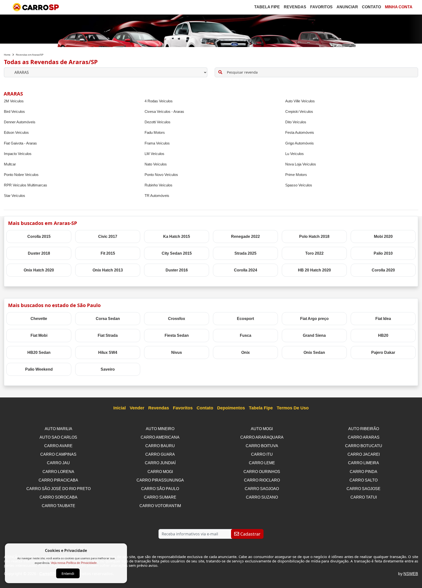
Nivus (176, 352)
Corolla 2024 (245, 270)
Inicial (119, 407)
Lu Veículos (294, 154)
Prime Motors (296, 175)
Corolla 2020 (383, 270)
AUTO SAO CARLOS (58, 437)
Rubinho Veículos (158, 185)
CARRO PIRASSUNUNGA (160, 480)
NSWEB (410, 574)
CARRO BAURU (160, 446)
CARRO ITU (262, 454)
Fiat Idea (383, 319)
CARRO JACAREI (364, 454)
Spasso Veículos (298, 185)
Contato (371, 7)
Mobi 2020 (383, 236)
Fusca (245, 335)
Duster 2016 (177, 270)
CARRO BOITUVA (262, 446)
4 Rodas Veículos (159, 101)
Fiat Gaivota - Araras (20, 143)
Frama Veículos (157, 143)
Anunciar (347, 7)
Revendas (295, 7)
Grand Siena (314, 335)
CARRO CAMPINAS (58, 454)
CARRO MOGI (160, 472)
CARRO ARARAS (364, 437)
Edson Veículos (16, 132)
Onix (245, 352)
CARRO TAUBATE (58, 506)
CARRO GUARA (160, 454)
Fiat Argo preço (314, 319)
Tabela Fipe (267, 7)
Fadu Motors (155, 132)
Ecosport (245, 319)
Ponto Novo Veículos (161, 175)
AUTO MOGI (262, 429)
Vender (137, 407)
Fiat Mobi (39, 335)
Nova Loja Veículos (300, 164)
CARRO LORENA (58, 472)
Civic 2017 (107, 236)
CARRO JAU (58, 463)
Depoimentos (231, 407)
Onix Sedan (314, 352)
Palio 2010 (383, 253)
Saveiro (108, 369)
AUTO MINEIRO (160, 429)
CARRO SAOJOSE (363, 489)
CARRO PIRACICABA (58, 480)
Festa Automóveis (299, 132)
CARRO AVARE (58, 446)
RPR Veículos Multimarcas (25, 185)
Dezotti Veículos (157, 122)
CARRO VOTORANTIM (160, 506)
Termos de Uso (293, 407)
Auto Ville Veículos (300, 101)
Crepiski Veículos (299, 111)
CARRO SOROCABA (58, 497)
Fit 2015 (108, 253)
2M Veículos (14, 101)
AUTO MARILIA (58, 429)
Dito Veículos (295, 122)
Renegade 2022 (245, 236)
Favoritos (321, 7)
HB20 (383, 335)
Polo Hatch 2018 (314, 236)
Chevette (39, 319)
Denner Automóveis (19, 122)
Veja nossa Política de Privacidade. (74, 563)
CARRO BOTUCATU (363, 446)
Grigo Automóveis (299, 143)
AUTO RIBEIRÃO (363, 429)
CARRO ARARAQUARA (262, 437)
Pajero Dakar (383, 352)
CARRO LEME (262, 463)
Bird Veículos (14, 111)
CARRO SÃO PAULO (160, 489)
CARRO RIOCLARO (262, 480)
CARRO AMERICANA (160, 437)
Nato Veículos (156, 164)
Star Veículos (14, 195)
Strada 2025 (245, 253)
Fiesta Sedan (177, 335)
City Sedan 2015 (177, 253)
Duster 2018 (39, 253)
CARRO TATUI (363, 497)
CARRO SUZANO (262, 497)
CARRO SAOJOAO (262, 489)
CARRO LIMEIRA (363, 463)
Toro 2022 (314, 253)
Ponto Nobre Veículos (21, 175)
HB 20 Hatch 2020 (314, 270)
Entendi (68, 573)
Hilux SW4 (107, 352)
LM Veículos (154, 154)
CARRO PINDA (363, 472)
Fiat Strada (108, 335)
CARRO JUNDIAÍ (160, 463)
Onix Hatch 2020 (39, 270)
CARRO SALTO (363, 480)
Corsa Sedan (108, 319)
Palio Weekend (39, 369)
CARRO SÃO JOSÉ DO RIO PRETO (58, 489)
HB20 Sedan (39, 352)
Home (7, 54)
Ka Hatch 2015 (176, 236)
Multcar (10, 164)
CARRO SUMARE (160, 497)
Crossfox (176, 319)
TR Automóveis (157, 195)
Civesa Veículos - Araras (164, 111)
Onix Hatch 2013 (108, 270)
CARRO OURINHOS (261, 472)
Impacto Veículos (18, 154)
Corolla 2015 (39, 236)
